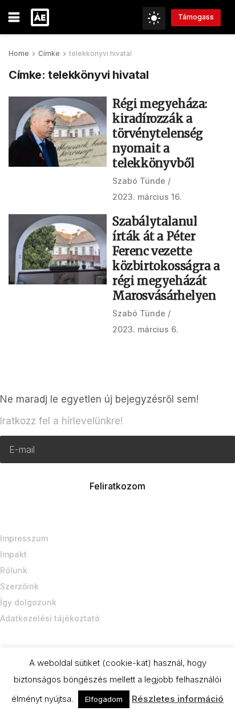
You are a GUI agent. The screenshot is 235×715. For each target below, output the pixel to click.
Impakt (13, 554)
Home (19, 53)
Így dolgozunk (28, 602)
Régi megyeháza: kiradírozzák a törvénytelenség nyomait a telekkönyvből (159, 133)
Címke (49, 53)
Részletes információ (178, 698)
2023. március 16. (147, 197)
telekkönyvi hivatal (100, 53)
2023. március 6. (145, 329)
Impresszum (24, 538)
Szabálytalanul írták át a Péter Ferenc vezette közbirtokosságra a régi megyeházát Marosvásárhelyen (166, 258)
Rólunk (13, 570)
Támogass (196, 17)
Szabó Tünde (138, 181)
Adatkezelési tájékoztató (50, 618)
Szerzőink (19, 586)
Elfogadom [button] (104, 699)
